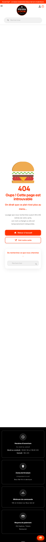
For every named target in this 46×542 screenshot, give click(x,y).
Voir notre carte (23, 240)
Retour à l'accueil (23, 232)
